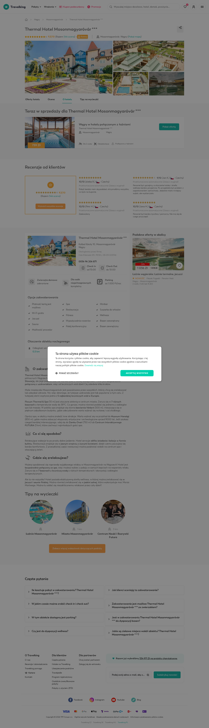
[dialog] (104, 364)
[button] (66, 373)
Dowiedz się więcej (94, 365)
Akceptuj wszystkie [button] (137, 373)
